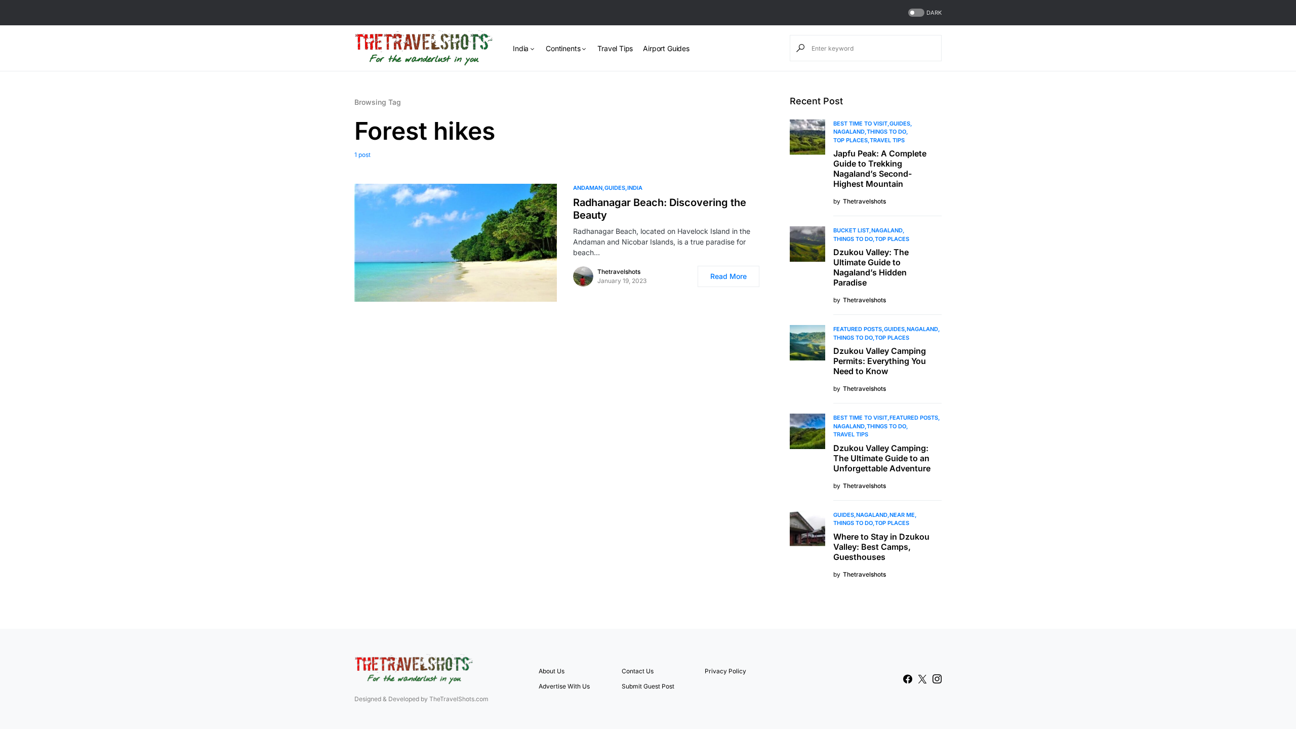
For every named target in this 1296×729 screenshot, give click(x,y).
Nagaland (849, 131)
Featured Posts (857, 329)
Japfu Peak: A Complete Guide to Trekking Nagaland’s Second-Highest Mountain (879, 168)
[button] (924, 13)
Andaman (587, 187)
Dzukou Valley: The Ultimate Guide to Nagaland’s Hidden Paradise (871, 267)
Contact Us (638, 671)
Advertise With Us (564, 686)
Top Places (850, 140)
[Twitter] (922, 678)
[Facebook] (907, 678)
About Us (551, 671)
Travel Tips (887, 140)
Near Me (902, 514)
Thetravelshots (618, 271)
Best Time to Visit (860, 123)
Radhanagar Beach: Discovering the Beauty (659, 208)
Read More (728, 276)
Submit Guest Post (648, 686)
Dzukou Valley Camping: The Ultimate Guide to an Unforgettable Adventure (881, 458)
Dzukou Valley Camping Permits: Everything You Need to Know (879, 361)
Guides (614, 187)
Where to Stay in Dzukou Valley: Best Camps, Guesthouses (881, 547)
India (634, 187)
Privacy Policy (725, 671)
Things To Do (886, 131)
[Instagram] (937, 678)
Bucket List (851, 230)
